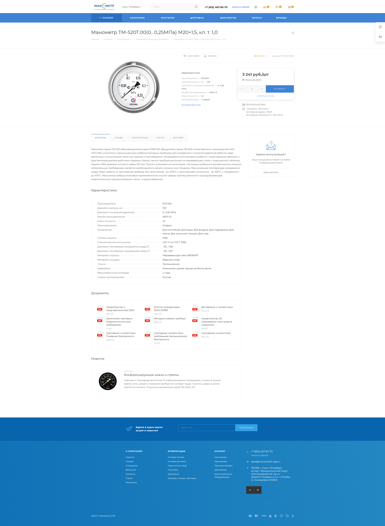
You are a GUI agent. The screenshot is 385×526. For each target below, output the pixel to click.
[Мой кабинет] (255, 7)
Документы (173, 474)
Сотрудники (132, 465)
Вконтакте (250, 490)
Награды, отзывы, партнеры (182, 478)
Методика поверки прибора (169, 318)
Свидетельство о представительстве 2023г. (120, 309)
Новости (130, 457)
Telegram (257, 490)
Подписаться (246, 428)
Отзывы (118, 138)
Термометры (220, 461)
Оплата (161, 138)
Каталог (219, 451)
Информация (176, 451)
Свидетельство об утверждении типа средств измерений (216, 321)
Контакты (130, 474)
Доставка (178, 138)
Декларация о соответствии (217, 307)
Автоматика (220, 470)
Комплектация (139, 138)
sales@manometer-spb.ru (265, 461)
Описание (100, 138)
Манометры (220, 457)
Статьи (129, 478)
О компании (134, 451)
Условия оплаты (176, 457)
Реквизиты (131, 482)
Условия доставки (177, 461)
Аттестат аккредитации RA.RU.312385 (167, 309)
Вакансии (131, 470)
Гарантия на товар (177, 465)
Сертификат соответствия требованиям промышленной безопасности (170, 336)
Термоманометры (223, 465)
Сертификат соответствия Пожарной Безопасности (120, 335)
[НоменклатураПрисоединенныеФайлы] (134, 87)
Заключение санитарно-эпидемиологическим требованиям (119, 321)
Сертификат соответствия (216, 333)
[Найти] (196, 7)
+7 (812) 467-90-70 (216, 7)
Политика (173, 470)
